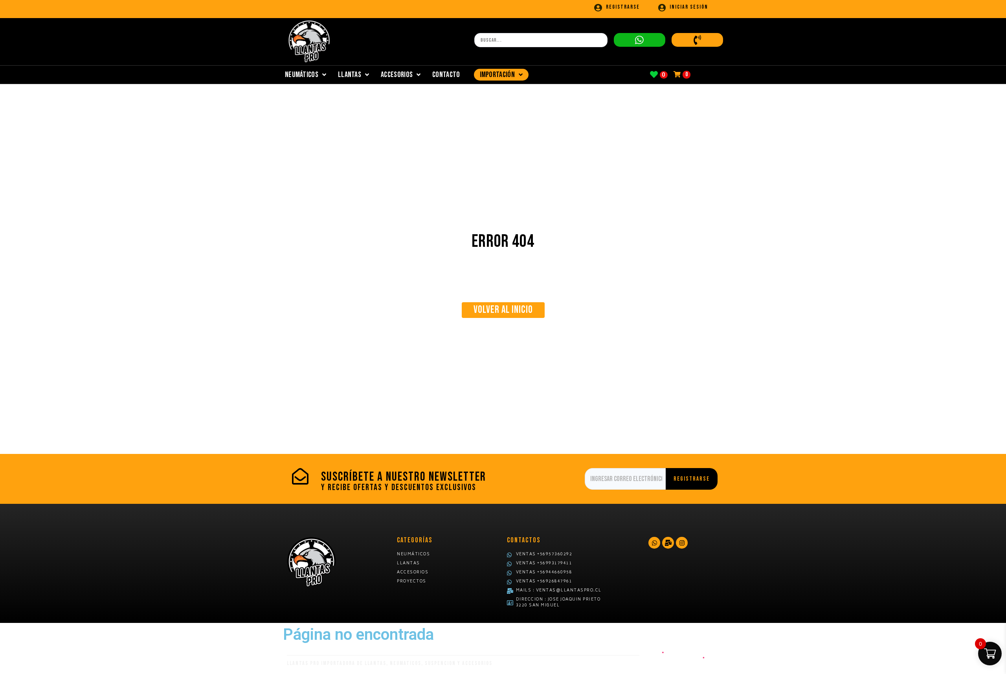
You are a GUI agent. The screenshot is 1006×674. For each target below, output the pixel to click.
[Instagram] (682, 543)
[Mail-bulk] (668, 543)
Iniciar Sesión (689, 7)
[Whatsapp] (654, 543)
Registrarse (623, 7)
